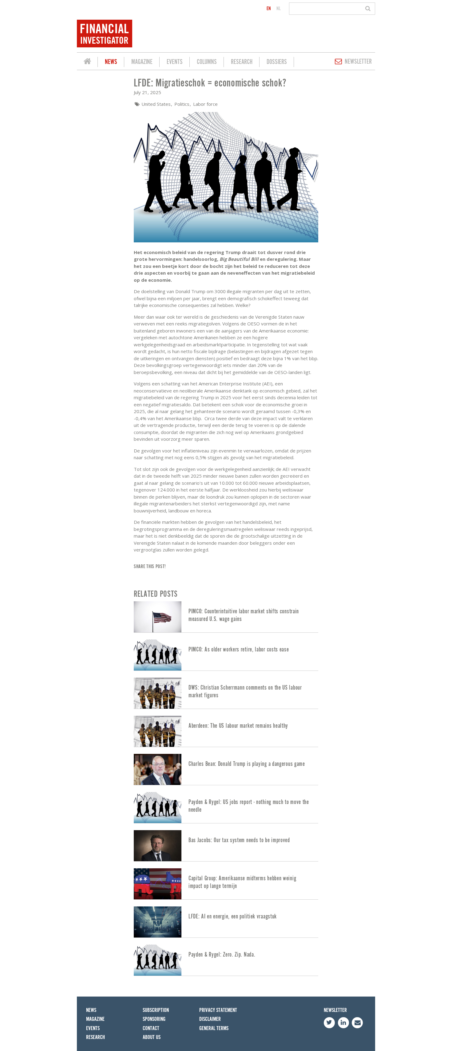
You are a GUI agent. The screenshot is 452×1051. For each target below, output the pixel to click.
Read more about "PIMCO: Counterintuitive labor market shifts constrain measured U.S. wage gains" (226, 616)
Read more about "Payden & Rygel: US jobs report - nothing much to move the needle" (226, 807)
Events (175, 62)
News (111, 62)
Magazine (142, 62)
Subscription (156, 1010)
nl (278, 8)
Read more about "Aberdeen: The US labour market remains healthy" (226, 731)
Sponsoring (154, 1019)
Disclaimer (210, 1019)
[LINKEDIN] (343, 1022)
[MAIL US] (357, 1022)
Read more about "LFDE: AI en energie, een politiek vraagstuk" (226, 922)
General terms (213, 1028)
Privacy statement (218, 1010)
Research (241, 62)
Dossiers (277, 62)
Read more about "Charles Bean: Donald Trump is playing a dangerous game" (226, 769)
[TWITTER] (329, 1022)
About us (152, 1037)
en (269, 8)
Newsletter (358, 61)
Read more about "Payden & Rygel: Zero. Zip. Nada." (226, 960)
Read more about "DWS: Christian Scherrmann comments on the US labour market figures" (226, 693)
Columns (207, 62)
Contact (151, 1028)
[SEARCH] (369, 8)
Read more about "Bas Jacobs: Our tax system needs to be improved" (226, 845)
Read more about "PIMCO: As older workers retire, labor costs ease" (226, 655)
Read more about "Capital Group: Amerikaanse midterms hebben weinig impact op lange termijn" (226, 883)
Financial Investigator (87, 62)
